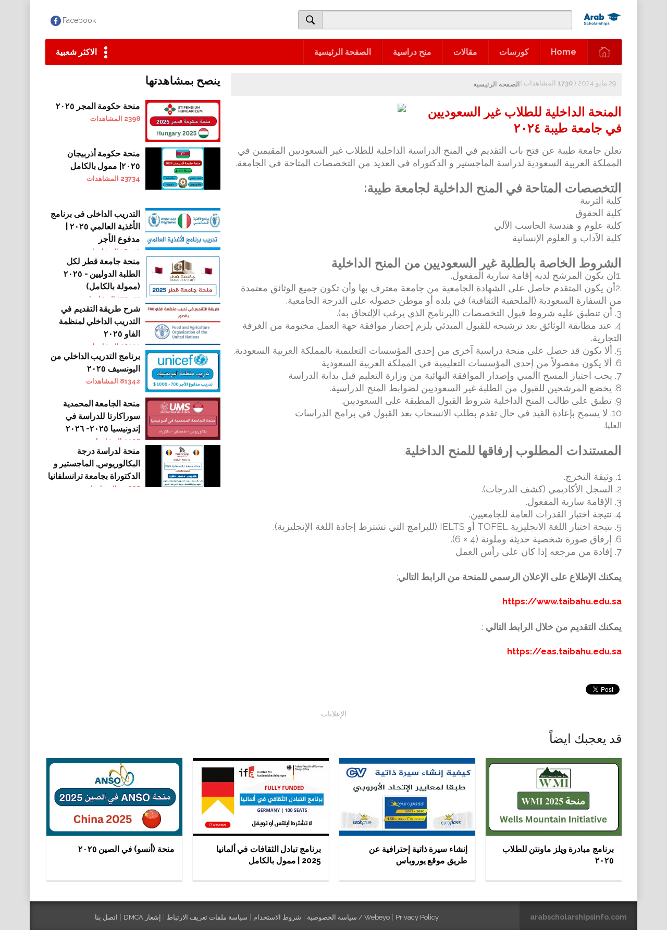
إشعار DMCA (142, 917)
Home (563, 52)
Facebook (79, 20)
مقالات (465, 52)
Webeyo (377, 917)
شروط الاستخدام (277, 917)
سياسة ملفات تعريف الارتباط (207, 917)
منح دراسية (412, 52)
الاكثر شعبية (76, 52)
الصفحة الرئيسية (342, 52)
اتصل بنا (106, 917)
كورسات (514, 52)
